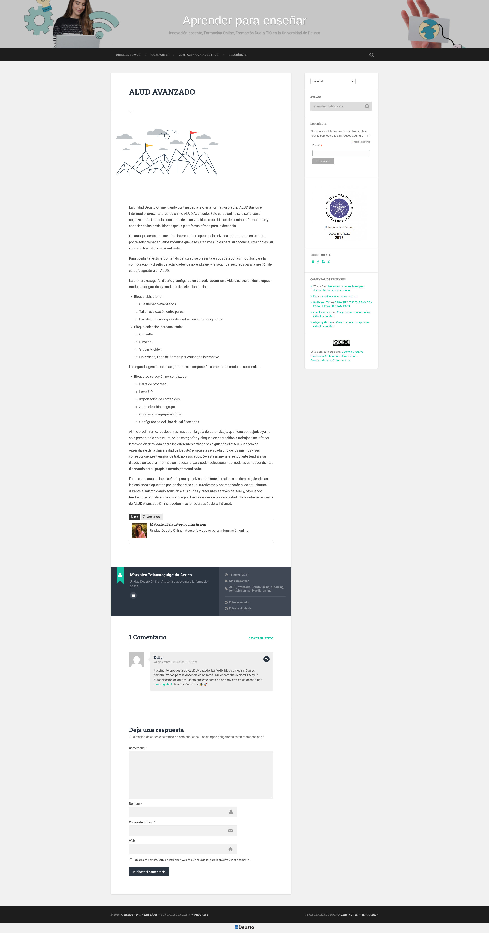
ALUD (232, 587)
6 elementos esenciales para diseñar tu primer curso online (339, 288)
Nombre (135, 803)
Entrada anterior (239, 602)
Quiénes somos (128, 54)
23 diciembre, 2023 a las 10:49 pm (175, 662)
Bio (136, 516)
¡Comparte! (159, 54)
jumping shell (163, 684)
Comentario (138, 748)
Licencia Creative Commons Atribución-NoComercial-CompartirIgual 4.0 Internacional (336, 356)
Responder (266, 659)
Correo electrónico (142, 822)
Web (132, 840)
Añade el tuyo (261, 638)
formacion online (239, 590)
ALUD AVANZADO (162, 92)
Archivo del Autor (133, 595)
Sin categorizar (239, 581)
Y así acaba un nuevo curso (339, 296)
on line (267, 590)
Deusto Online (260, 587)
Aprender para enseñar (245, 20)
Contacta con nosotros (198, 54)
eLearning (277, 587)
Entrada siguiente (240, 608)
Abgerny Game (322, 322)
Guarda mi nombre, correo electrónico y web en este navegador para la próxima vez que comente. (192, 859)
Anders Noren (347, 914)
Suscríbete (238, 54)
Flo (315, 296)
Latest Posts (153, 516)
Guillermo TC (321, 302)
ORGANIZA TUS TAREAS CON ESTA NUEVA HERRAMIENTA (342, 304)
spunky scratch (322, 312)
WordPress (200, 914)
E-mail (317, 145)
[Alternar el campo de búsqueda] (371, 54)
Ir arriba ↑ (370, 914)
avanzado (244, 587)
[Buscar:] (341, 106)
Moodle (256, 590)
